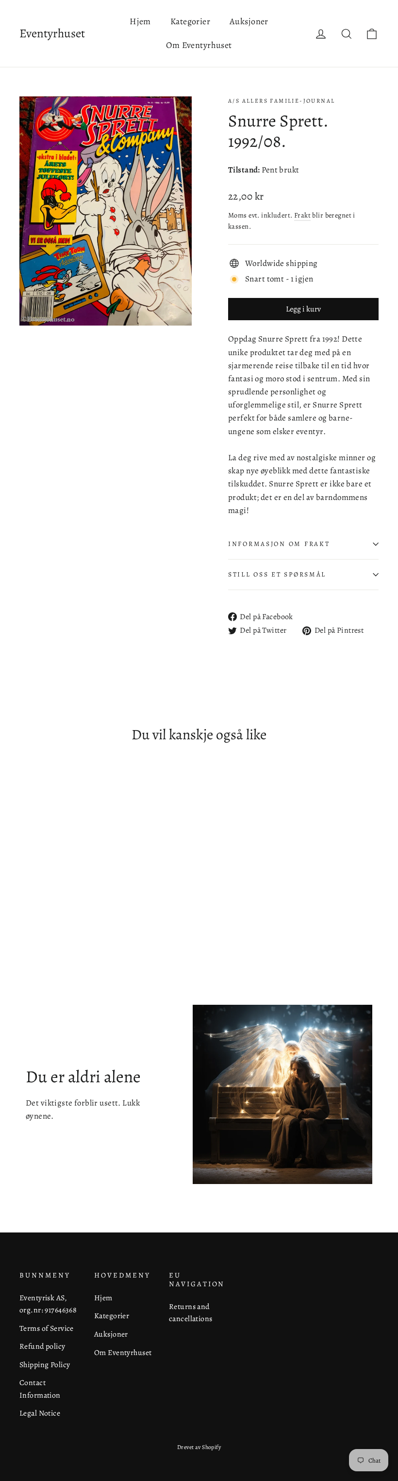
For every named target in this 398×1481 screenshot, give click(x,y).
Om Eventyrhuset (199, 45)
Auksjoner (249, 21)
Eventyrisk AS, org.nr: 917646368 (48, 1304)
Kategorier (190, 21)
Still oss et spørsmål (277, 574)
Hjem (140, 21)
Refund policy (42, 1346)
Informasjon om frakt (279, 543)
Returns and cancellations (191, 1312)
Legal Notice (39, 1413)
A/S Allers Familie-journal (281, 101)
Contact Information (40, 1388)
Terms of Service (46, 1328)
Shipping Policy (44, 1364)
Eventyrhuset (52, 33)
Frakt (302, 215)
